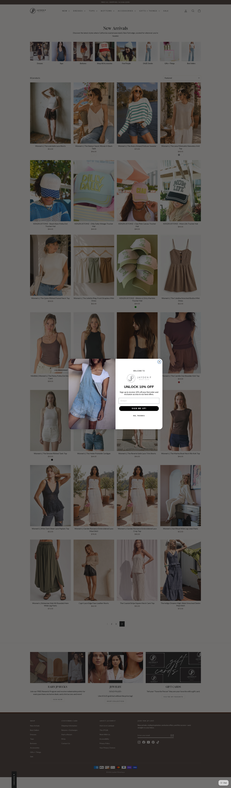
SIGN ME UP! (139, 408)
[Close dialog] (159, 362)
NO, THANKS (139, 416)
